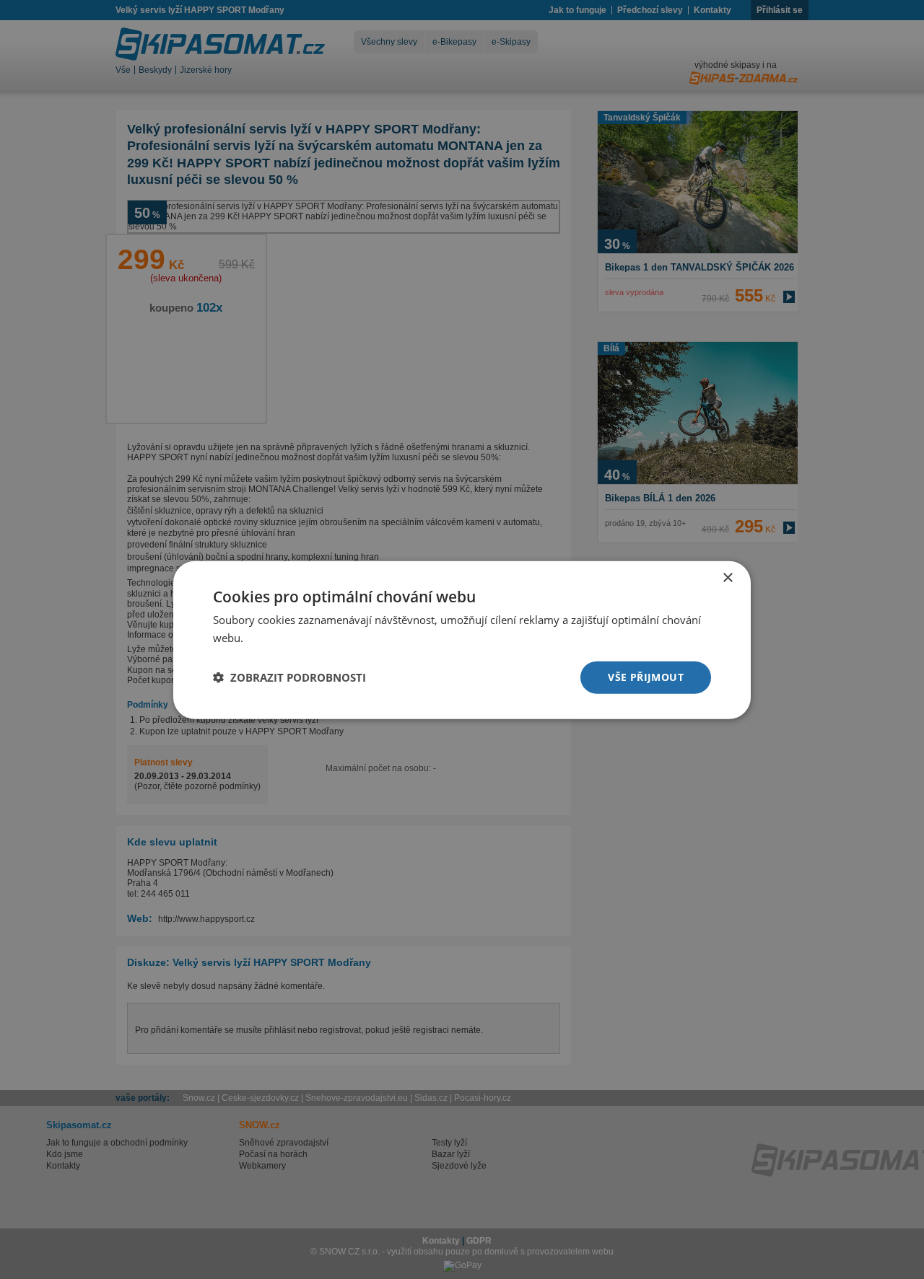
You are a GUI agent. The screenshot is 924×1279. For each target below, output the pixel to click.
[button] (289, 676)
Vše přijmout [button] (646, 676)
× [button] (727, 577)
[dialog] (462, 639)
